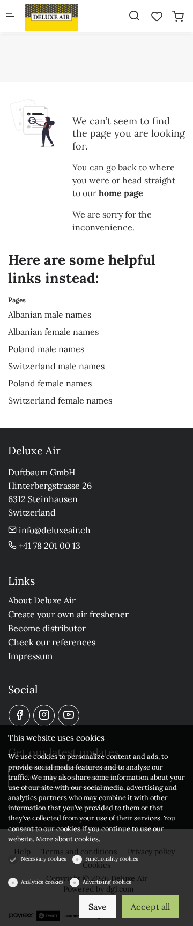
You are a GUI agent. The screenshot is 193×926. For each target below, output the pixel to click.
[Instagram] (44, 715)
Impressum (30, 656)
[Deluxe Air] (67, 16)
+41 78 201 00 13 (48, 545)
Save (97, 906)
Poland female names (50, 383)
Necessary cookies (43, 858)
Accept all (150, 906)
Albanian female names (53, 331)
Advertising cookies (107, 881)
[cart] (178, 16)
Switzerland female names (60, 400)
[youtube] (68, 715)
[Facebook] (19, 715)
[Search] (134, 15)
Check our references (51, 642)
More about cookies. (68, 838)
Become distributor (47, 628)
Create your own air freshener (68, 614)
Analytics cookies (42, 881)
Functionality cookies (111, 858)
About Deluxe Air (42, 600)
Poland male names (46, 348)
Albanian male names (49, 314)
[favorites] (157, 16)
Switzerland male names (56, 366)
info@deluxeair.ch (54, 530)
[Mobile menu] (10, 16)
